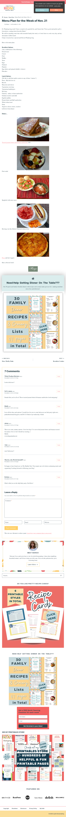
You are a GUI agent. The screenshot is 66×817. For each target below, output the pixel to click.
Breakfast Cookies (58, 360)
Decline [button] (42, 10)
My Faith (42, 808)
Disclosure (23, 808)
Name (7, 522)
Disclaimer (15, 808)
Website (47, 522)
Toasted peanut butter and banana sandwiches (15, 142)
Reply (59, 376)
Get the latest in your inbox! (33, 726)
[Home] (2, 17)
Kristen (7, 477)
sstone (6, 423)
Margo (7, 24)
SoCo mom (8, 391)
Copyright (6, 808)
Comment (8, 501)
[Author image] (3, 24)
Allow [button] (56, 10)
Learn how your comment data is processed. (39, 533)
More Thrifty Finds (7, 360)
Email (26, 522)
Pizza (3, 258)
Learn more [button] (57, 6)
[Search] (61, 575)
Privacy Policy (33, 808)
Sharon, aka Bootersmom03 (14, 460)
